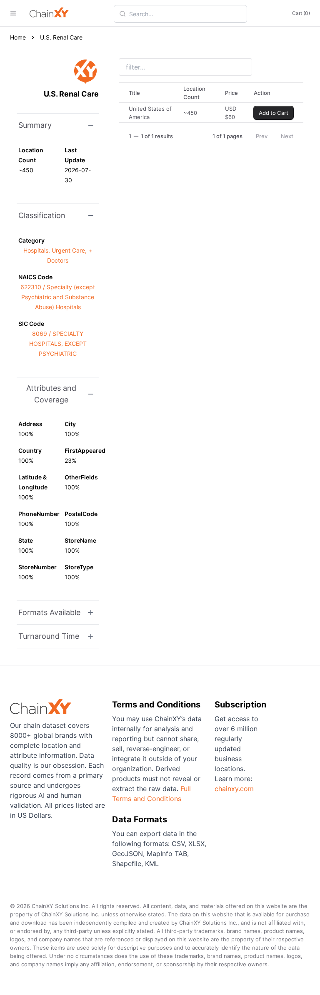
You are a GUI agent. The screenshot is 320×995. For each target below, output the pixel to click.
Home (18, 37)
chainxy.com (234, 788)
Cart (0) (301, 13)
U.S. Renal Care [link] (61, 37)
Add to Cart (273, 112)
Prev (262, 136)
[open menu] (13, 13)
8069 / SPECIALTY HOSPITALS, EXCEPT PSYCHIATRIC (58, 343)
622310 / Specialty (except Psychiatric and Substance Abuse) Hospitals (57, 296)
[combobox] (185, 13)
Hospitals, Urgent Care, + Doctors (57, 255)
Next (287, 136)
